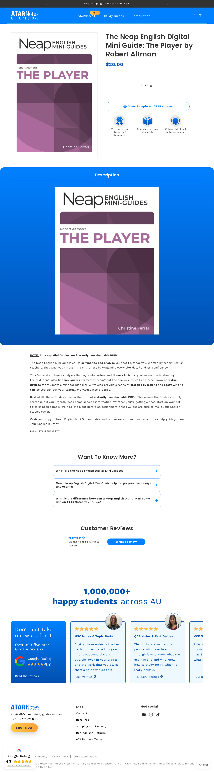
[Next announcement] (168, 3)
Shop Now (24, 727)
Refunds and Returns (90, 732)
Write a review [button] (126, 541)
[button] (143, 16)
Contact (81, 713)
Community (39, 756)
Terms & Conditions (84, 756)
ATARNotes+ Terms (89, 739)
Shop (79, 706)
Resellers (82, 719)
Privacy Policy (60, 756)
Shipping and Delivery (91, 726)
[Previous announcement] (46, 3)
